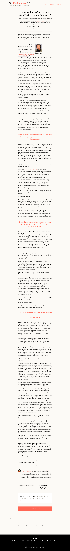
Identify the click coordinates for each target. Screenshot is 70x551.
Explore (47, 4)
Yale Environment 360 (19, 3)
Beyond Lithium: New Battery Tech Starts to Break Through (42, 522)
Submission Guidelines (41, 540)
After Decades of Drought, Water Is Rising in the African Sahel (28, 526)
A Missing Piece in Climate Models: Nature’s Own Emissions (54, 526)
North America (43, 485)
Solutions (27, 485)
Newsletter (56, 540)
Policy (32, 485)
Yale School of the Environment (23, 5)
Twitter (34, 29)
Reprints (18, 540)
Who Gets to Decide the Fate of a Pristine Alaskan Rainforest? (28, 519)
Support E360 (27, 540)
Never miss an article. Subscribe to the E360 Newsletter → (35, 508)
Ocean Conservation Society (31, 169)
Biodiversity (22, 485)
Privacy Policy (33, 540)
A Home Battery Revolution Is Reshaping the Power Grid (54, 519)
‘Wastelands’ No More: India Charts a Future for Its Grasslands (28, 522)
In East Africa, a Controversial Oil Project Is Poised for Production (54, 522)
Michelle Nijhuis (32, 26)
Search (52, 4)
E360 (35, 539)
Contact (22, 540)
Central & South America (43, 488)
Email (39, 29)
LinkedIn (36, 29)
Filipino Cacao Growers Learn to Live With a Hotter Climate (14, 519)
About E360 (58, 4)
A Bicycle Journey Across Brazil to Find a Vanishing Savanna (15, 522)
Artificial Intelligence (49, 540)
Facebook (31, 29)
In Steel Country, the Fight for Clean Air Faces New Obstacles (41, 519)
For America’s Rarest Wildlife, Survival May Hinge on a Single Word (14, 526)
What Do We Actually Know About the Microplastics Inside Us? (41, 526)
